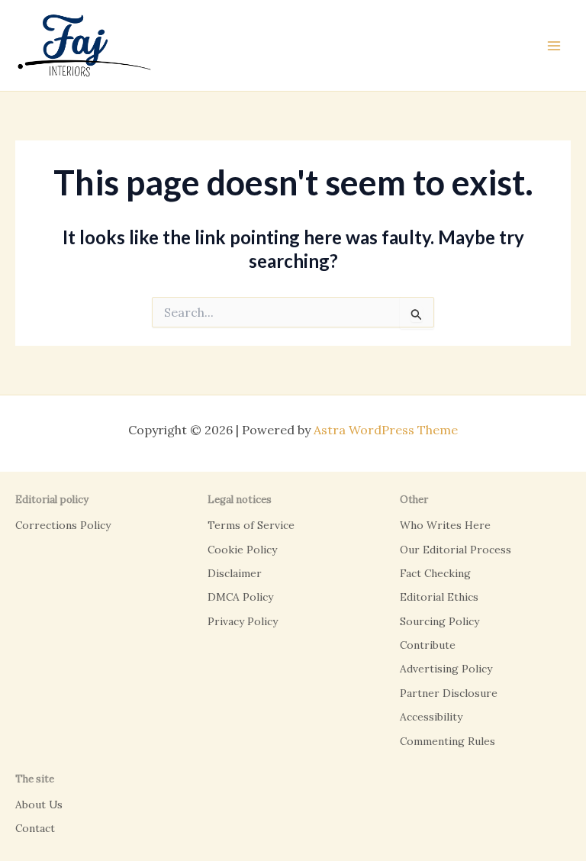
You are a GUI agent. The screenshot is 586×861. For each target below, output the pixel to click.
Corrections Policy (63, 525)
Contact (35, 828)
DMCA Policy (240, 597)
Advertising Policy (446, 669)
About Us (39, 804)
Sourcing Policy (439, 621)
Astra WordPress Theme (386, 429)
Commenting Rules (447, 741)
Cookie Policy (242, 549)
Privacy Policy (243, 621)
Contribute (428, 645)
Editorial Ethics (439, 597)
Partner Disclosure (448, 693)
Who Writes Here (445, 525)
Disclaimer (235, 573)
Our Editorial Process (455, 549)
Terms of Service (251, 525)
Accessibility (431, 717)
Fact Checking (435, 573)
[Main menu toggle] (554, 46)
